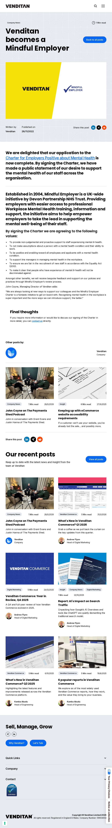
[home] (18, 6)
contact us (37, 321)
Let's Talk (38, 743)
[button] (103, 6)
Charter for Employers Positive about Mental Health (50, 158)
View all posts (96, 459)
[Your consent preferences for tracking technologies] (4, 823)
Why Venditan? (16, 743)
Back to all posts (94, 39)
